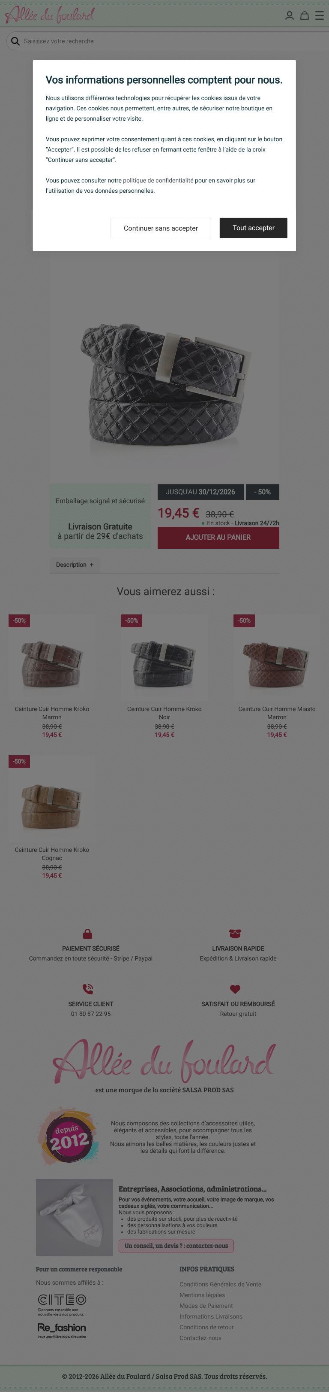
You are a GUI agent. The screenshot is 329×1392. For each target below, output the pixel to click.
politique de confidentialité (158, 180)
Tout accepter (254, 228)
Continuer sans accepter (161, 228)
